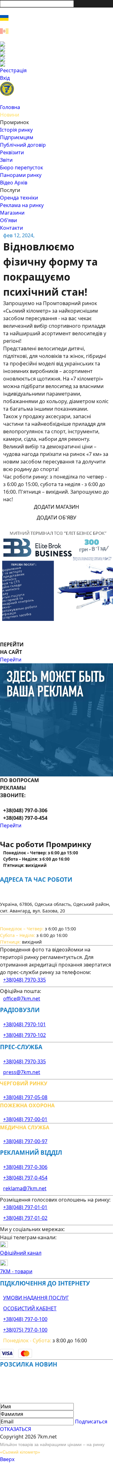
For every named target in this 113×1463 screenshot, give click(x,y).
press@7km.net (21, 1072)
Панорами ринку (20, 175)
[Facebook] (56, 44)
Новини (9, 114)
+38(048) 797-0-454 (25, 1177)
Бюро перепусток (21, 167)
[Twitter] (56, 54)
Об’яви (8, 220)
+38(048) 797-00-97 (25, 1141)
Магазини (12, 212)
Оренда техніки (19, 197)
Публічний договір (23, 144)
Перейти (10, 659)
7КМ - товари (16, 1271)
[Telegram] (56, 64)
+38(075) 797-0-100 (25, 1329)
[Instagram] (56, 49)
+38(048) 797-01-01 (25, 1207)
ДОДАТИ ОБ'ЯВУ (56, 517)
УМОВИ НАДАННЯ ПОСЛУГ (36, 1297)
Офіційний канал (20, 1252)
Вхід (5, 77)
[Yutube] (56, 59)
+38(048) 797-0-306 (25, 1167)
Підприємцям (16, 137)
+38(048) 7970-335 (24, 979)
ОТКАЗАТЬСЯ (15, 1429)
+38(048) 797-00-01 (25, 1119)
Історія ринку (16, 129)
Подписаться (91, 1421)
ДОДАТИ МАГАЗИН (56, 506)
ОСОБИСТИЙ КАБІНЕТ (29, 1308)
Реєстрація (13, 70)
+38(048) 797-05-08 (25, 1097)
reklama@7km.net (24, 1188)
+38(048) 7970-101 (24, 1024)
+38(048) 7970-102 (24, 1035)
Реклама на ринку (22, 205)
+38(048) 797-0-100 (25, 1319)
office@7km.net (21, 998)
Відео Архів (13, 182)
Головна (10, 107)
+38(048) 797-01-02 (25, 1217)
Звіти (6, 159)
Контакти (11, 227)
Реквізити (12, 152)
